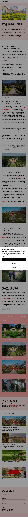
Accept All (14, 260)
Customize (14, 263)
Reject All (14, 267)
